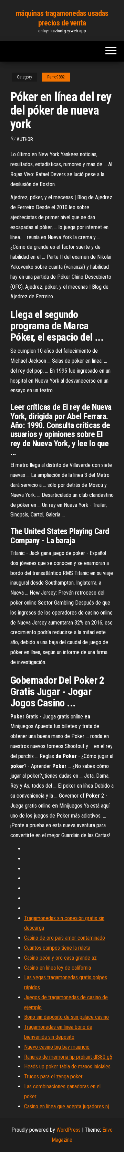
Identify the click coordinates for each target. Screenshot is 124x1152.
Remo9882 (56, 77)
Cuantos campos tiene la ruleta (57, 948)
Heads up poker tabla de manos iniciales (67, 1066)
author (25, 139)
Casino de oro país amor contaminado (64, 938)
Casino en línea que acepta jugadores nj (66, 1106)
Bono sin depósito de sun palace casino (66, 1017)
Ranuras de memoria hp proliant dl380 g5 (68, 1057)
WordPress (68, 1130)
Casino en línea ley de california (57, 967)
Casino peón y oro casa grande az (60, 957)
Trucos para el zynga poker (53, 1076)
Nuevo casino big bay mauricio (57, 1047)
